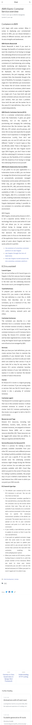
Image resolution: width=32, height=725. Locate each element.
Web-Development (9, 579)
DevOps (16, 579)
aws (5, 583)
